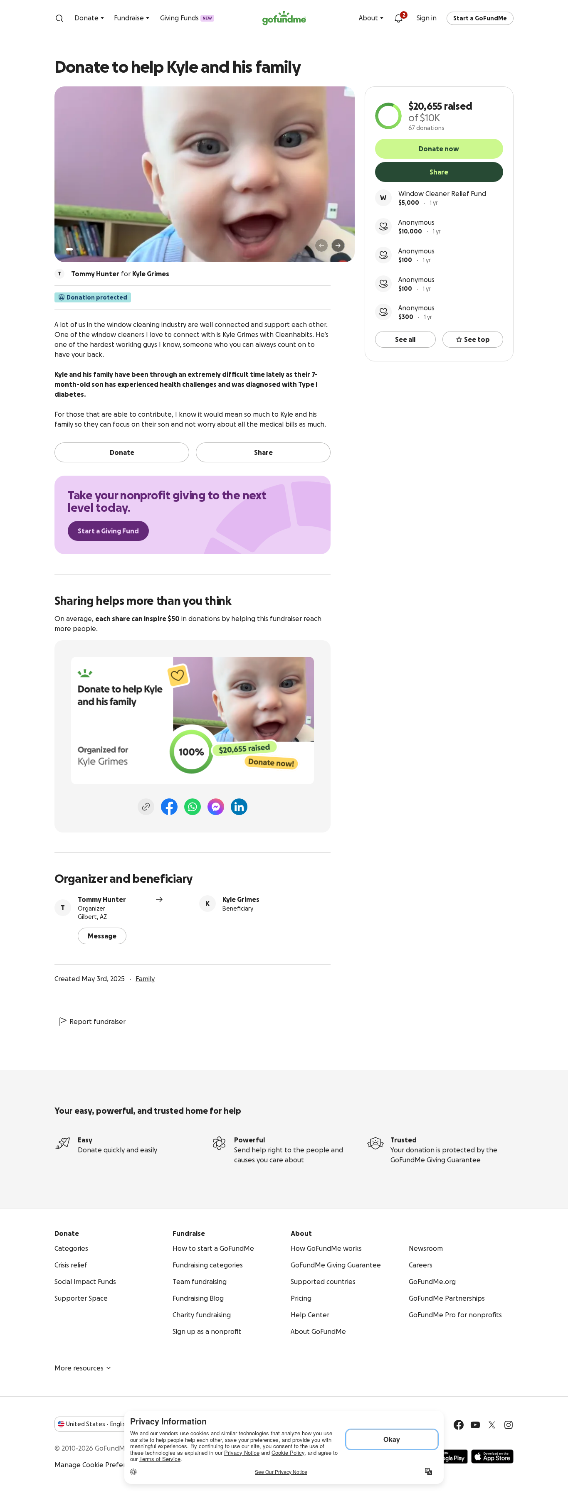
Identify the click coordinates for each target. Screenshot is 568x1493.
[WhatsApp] (192, 807)
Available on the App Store (492, 1456)
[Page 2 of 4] (77, 249)
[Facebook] (169, 807)
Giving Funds (186, 18)
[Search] (59, 18)
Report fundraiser (97, 1021)
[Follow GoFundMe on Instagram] (508, 1425)
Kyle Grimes (240, 899)
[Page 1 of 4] (69, 249)
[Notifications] (398, 18)
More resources (79, 1368)
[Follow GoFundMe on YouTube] (475, 1425)
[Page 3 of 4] (83, 249)
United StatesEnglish (97, 1424)
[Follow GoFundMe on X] (492, 1425)
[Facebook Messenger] (215, 807)
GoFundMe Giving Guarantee (435, 1160)
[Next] (338, 245)
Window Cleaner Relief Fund (442, 193)
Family (145, 978)
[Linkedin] (239, 807)
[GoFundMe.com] (284, 18)
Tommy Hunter (102, 899)
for (120, 273)
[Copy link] (146, 807)
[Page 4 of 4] (89, 249)
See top (477, 339)
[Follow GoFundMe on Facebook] (458, 1425)
